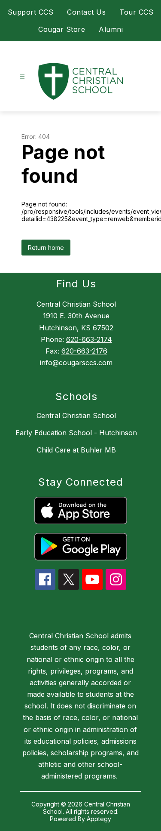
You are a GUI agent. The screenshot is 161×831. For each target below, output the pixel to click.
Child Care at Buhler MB (76, 450)
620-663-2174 (89, 339)
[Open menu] (22, 77)
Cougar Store (61, 29)
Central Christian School (76, 415)
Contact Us (86, 12)
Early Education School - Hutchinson (76, 432)
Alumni (111, 29)
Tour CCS (136, 12)
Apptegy (99, 818)
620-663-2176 (84, 351)
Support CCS (31, 12)
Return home (46, 247)
